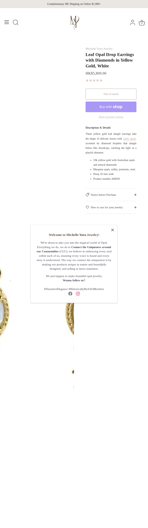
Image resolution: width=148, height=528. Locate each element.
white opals (129, 138)
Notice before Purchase (103, 194)
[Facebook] (70, 293)
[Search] (15, 23)
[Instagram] (78, 293)
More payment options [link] (111, 116)
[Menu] (7, 22)
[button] (10, 280)
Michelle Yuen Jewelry (99, 48)
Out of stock (111, 94)
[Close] (112, 230)
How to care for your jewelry (107, 207)
